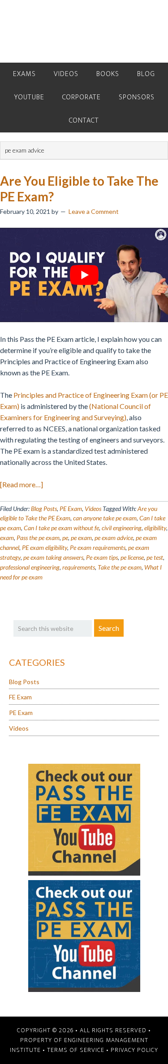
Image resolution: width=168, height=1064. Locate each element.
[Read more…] (21, 484)
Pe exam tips (102, 557)
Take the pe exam (120, 567)
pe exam (81, 537)
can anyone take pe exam (105, 518)
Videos (93, 508)
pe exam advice (114, 537)
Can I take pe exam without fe (61, 528)
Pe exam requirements (97, 547)
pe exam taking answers (53, 557)
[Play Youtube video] (84, 275)
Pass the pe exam (38, 537)
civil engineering (122, 528)
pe (65, 537)
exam (7, 537)
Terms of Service (75, 1050)
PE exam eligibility (44, 547)
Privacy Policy (134, 1050)
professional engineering (30, 567)
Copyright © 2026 (45, 1030)
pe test (154, 557)
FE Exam (20, 697)
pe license (132, 557)
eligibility (155, 528)
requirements (78, 567)
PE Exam (71, 508)
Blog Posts (44, 508)
